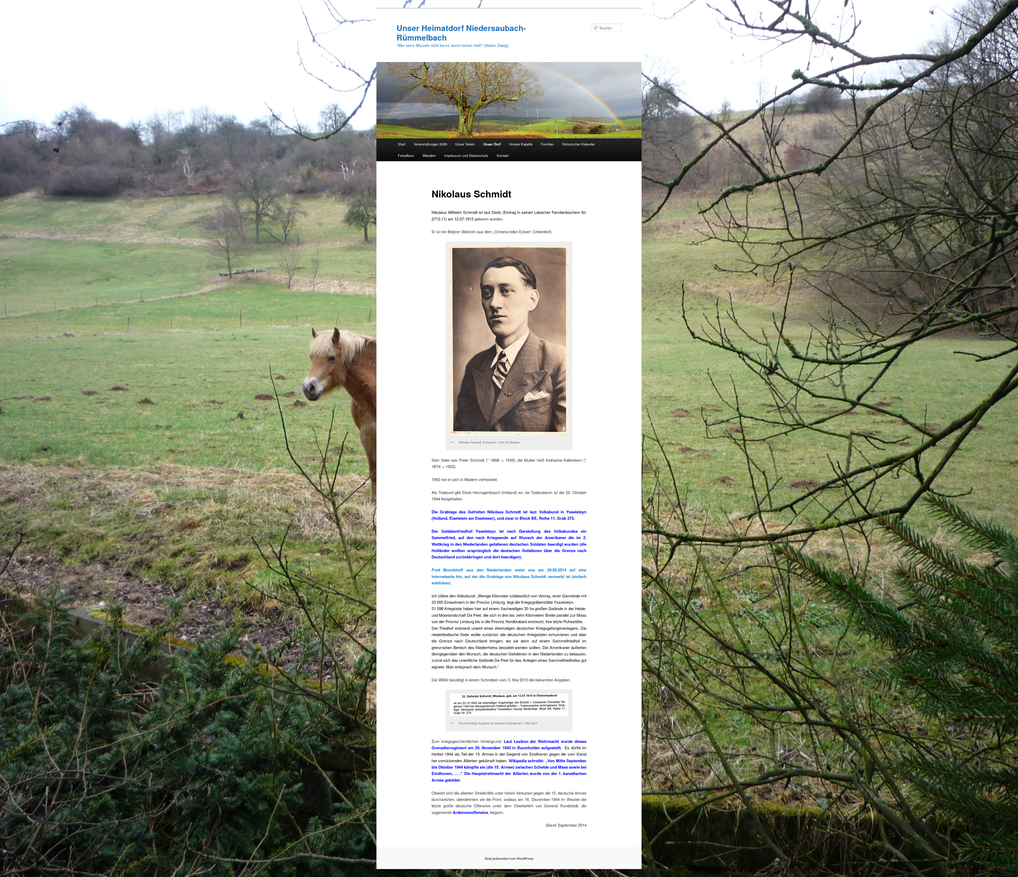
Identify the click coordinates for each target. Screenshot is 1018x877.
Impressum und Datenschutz (466, 155)
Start (401, 144)
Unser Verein (465, 144)
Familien (547, 144)
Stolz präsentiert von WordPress (509, 858)
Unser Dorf (492, 144)
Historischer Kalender (578, 144)
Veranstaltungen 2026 (430, 144)
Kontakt (503, 155)
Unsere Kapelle (520, 144)
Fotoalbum (406, 155)
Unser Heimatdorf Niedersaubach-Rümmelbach (461, 32)
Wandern (429, 155)
